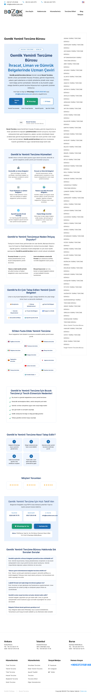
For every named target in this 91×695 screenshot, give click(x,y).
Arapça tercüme (31, 355)
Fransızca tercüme (32, 346)
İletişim (80, 14)
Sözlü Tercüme (10, 682)
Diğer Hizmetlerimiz (34, 682)
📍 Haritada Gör (42, 526)
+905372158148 (81, 664)
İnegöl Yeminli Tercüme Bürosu (73, 347)
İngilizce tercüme (15, 341)
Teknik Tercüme (11, 669)
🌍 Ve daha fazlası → (30, 374)
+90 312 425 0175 (30, 2)
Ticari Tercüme (10, 665)
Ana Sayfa (29, 11)
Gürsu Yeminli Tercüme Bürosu (73, 325)
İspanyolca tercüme (13, 360)
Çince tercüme (31, 365)
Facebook (53, 665)
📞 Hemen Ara (16, 101)
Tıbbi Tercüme (10, 672)
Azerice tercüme (48, 370)
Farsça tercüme (14, 370)
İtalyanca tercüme (15, 350)
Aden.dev (84, 691)
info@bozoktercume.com (15, 4)
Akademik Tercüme (12, 679)
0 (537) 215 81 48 (40, 92)
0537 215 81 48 (31, 515)
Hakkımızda (41, 11)
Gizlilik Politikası (9, 691)
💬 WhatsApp (31, 101)
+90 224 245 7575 (49, 2)
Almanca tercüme (49, 341)
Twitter (52, 672)
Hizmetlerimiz (55, 11)
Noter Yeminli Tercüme (35, 669)
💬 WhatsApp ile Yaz (22, 526)
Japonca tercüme (49, 360)
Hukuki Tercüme (11, 675)
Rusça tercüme (48, 350)
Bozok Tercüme (24, 691)
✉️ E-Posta (46, 101)
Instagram (53, 669)
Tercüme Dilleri (70, 11)
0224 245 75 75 (14, 515)
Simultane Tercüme (34, 665)
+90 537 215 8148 (12, 2)
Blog (81, 11)
